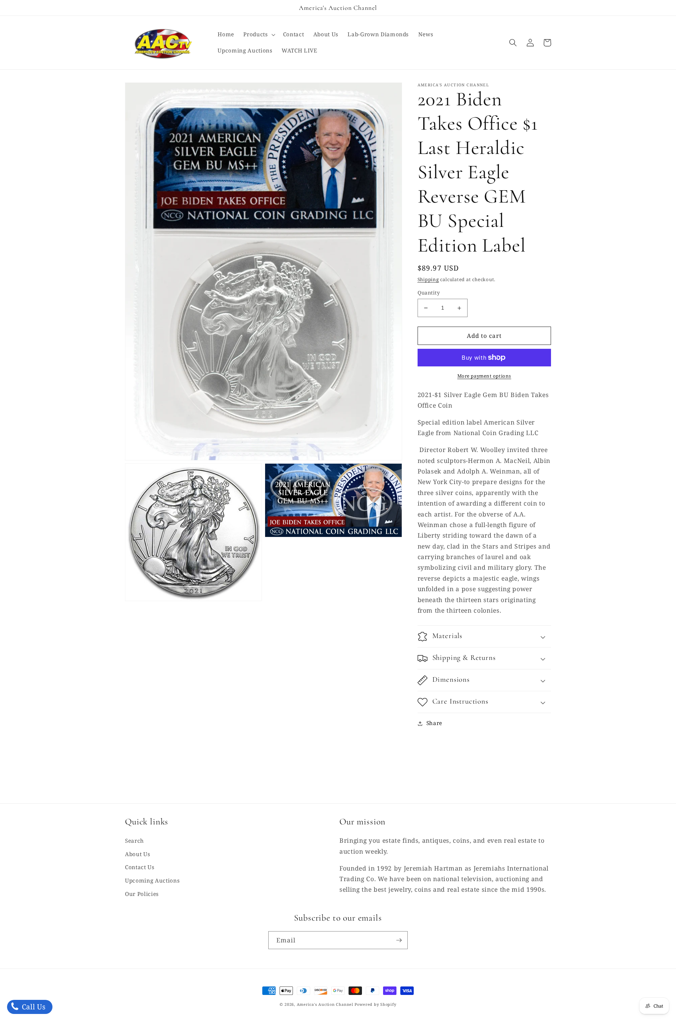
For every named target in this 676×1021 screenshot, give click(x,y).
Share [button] (434, 723)
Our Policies (142, 894)
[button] (258, 34)
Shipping (428, 279)
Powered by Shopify (375, 1004)
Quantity (429, 292)
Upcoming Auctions (152, 880)
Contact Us (140, 867)
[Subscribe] (398, 940)
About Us (137, 854)
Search (134, 840)
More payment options (484, 376)
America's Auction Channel (325, 1004)
